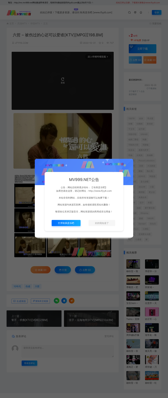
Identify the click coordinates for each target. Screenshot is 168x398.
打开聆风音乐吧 (66, 223)
